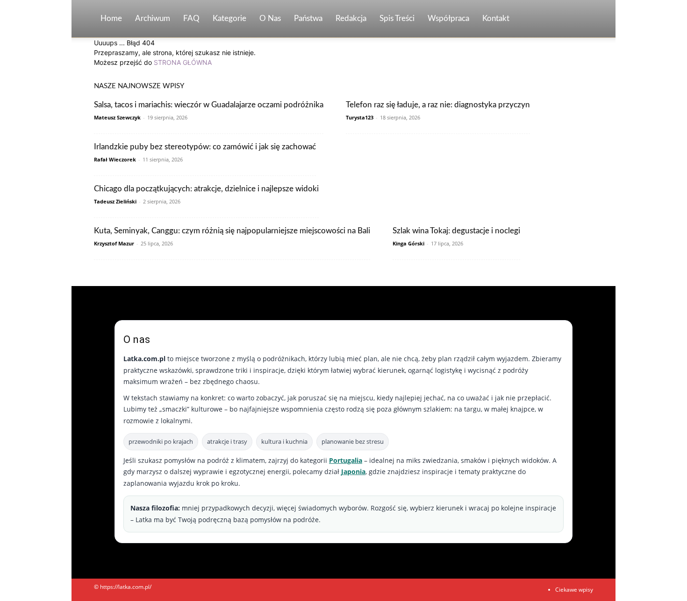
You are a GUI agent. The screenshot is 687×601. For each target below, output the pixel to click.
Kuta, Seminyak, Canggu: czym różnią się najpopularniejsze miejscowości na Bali (232, 231)
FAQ (191, 18)
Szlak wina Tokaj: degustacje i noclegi (456, 231)
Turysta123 (359, 117)
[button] (582, 19)
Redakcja (351, 18)
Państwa (308, 18)
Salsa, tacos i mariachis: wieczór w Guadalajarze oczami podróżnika (208, 105)
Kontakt (495, 18)
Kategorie (229, 18)
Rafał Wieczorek (115, 159)
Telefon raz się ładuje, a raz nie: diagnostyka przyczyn (438, 105)
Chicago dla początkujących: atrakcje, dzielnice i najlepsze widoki (206, 189)
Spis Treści (397, 18)
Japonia (353, 471)
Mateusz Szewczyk (117, 117)
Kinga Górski (408, 243)
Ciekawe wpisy (574, 590)
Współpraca (448, 18)
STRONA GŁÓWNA (183, 62)
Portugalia (345, 460)
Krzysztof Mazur (114, 243)
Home (111, 18)
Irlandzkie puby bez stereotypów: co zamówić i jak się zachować (205, 147)
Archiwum (152, 18)
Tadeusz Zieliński (115, 201)
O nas (270, 18)
